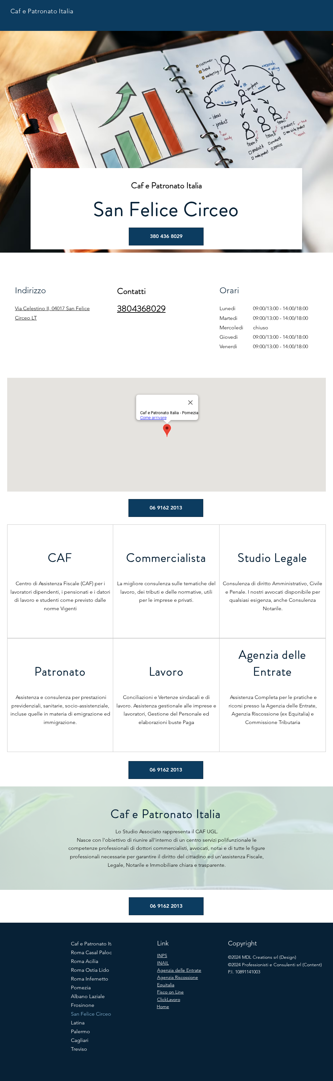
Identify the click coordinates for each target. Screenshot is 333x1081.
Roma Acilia (84, 961)
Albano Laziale (88, 996)
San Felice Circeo (91, 1014)
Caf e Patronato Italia (41, 11)
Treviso (79, 1049)
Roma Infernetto (89, 979)
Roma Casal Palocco (94, 952)
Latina (78, 1023)
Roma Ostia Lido (90, 970)
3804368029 (141, 309)
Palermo (80, 1031)
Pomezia (81, 987)
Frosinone (82, 1005)
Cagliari (79, 1040)
